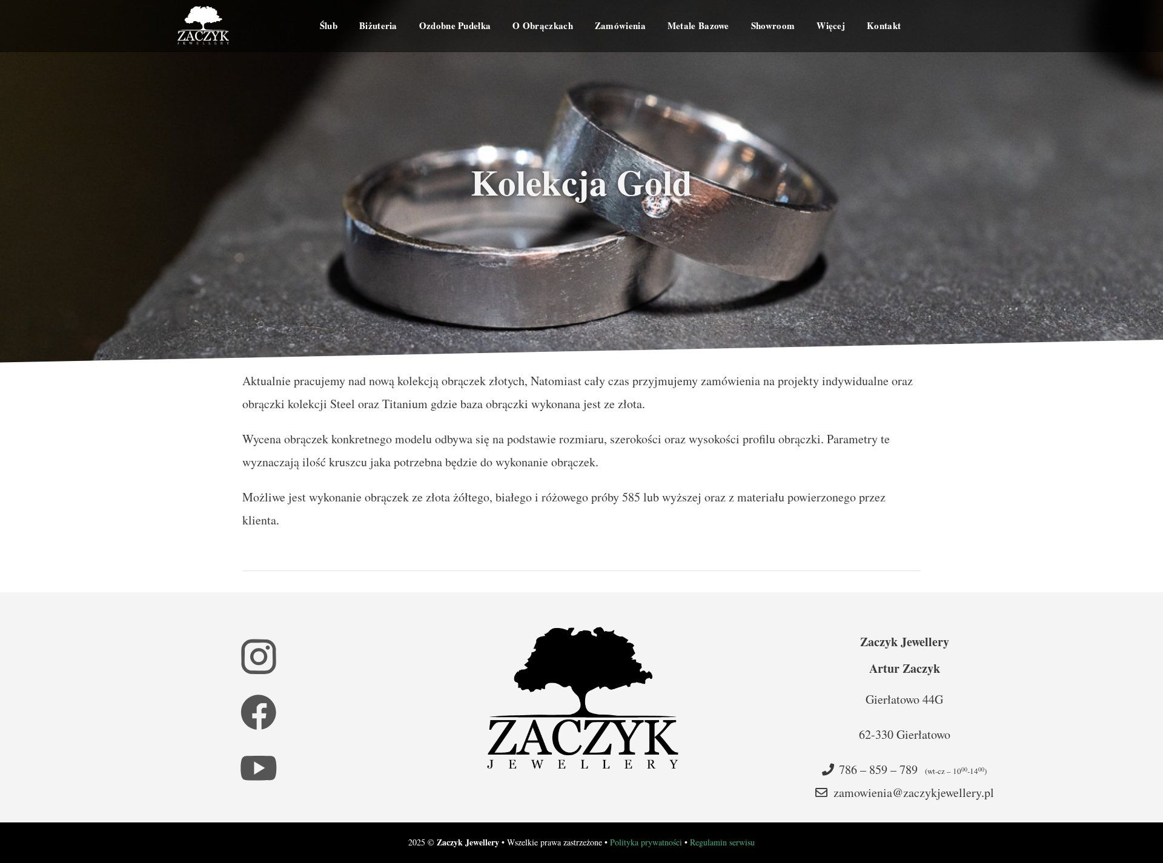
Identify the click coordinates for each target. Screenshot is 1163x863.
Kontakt (884, 25)
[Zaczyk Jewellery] (203, 25)
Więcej (831, 25)
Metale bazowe (698, 25)
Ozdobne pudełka (455, 25)
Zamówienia (620, 25)
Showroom (773, 25)
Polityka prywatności (646, 842)
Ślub (328, 25)
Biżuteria (378, 25)
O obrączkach (542, 25)
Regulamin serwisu (722, 842)
